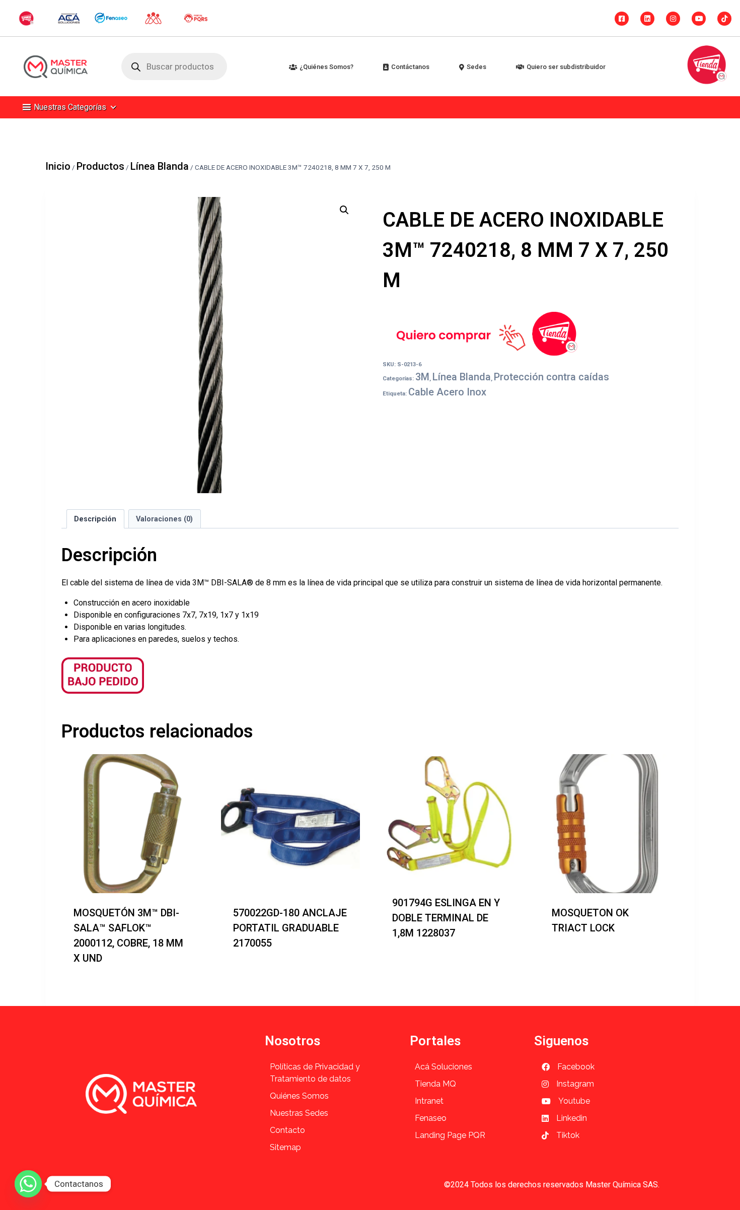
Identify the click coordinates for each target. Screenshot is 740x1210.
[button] (344, 210)
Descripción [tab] (95, 519)
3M (422, 377)
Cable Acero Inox (447, 392)
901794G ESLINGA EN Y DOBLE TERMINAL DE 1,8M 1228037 (446, 918)
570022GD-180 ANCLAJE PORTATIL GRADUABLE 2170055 (290, 928)
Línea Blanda (461, 377)
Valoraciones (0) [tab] (164, 519)
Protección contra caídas (551, 377)
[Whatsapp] (28, 1183)
